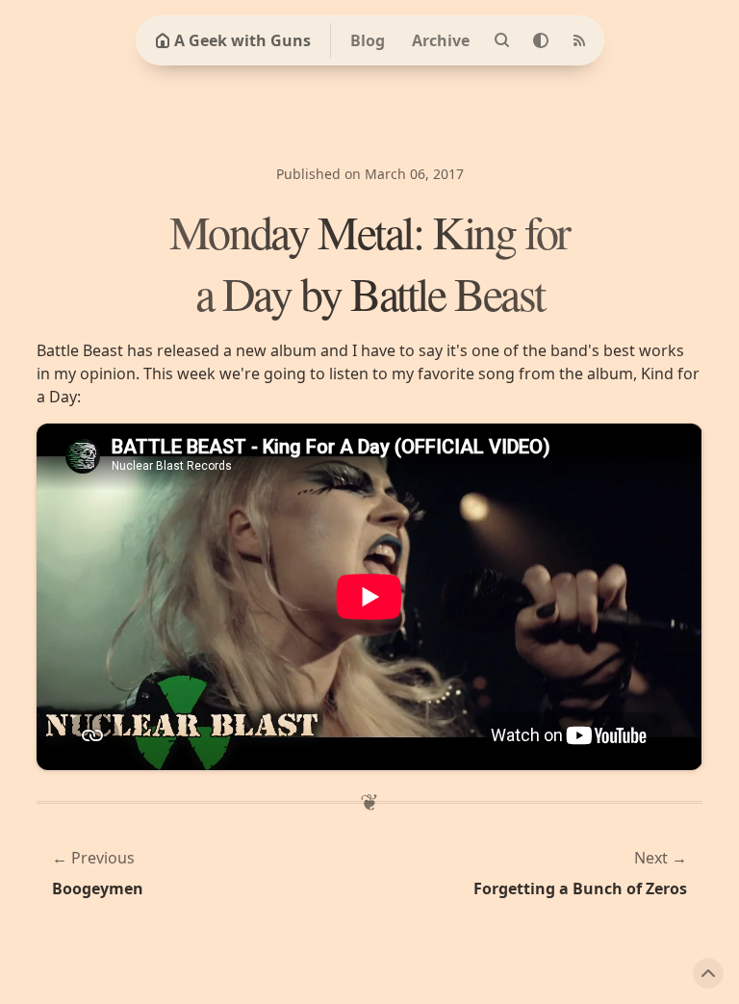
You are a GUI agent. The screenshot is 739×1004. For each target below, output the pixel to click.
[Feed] (579, 40)
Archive (441, 40)
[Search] (502, 40)
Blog (367, 40)
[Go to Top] (708, 973)
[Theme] (540, 40)
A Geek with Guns (242, 40)
